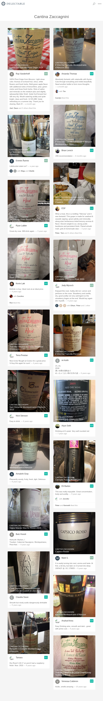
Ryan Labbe (21, 226)
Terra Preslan (22, 355)
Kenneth (67, 505)
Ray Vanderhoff (23, 74)
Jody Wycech (67, 285)
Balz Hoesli (21, 534)
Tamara (19, 657)
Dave (16, 108)
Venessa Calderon (70, 681)
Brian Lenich (67, 150)
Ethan (73, 306)
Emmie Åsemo (22, 161)
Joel (11, 108)
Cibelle (31, 171)
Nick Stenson (22, 416)
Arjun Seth (66, 426)
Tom (62, 233)
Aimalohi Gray (22, 474)
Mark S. (65, 558)
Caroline (20, 296)
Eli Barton (66, 486)
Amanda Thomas (69, 74)
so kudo (65, 360)
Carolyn (58, 98)
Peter (57, 233)
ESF (64, 208)
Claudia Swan (22, 597)
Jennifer (66, 499)
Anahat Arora (67, 621)
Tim (64, 91)
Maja (23, 171)
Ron (11, 303)
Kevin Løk (20, 283)
